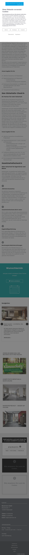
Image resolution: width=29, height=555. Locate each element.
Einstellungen (14, 29)
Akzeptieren (23, 29)
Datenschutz (11, 34)
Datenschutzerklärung (11, 24)
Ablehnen (6, 29)
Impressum (17, 34)
